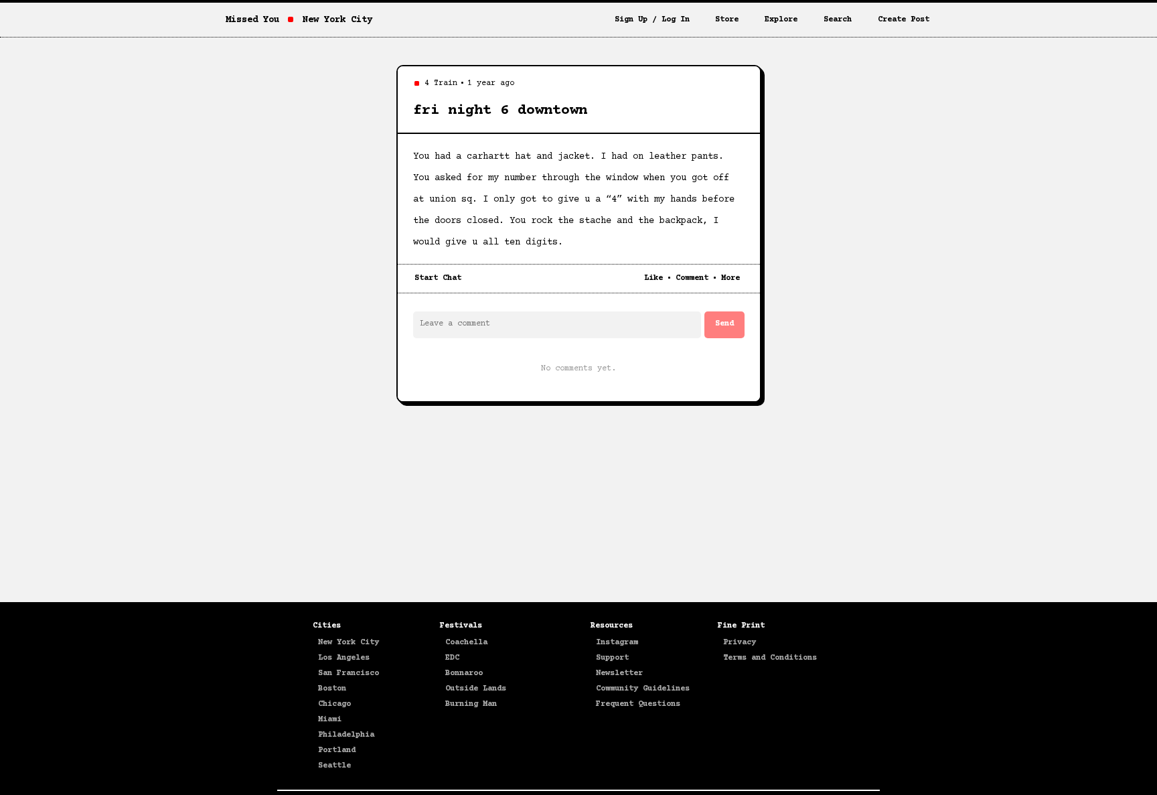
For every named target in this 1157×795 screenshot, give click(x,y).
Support (612, 658)
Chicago (334, 704)
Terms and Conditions (770, 658)
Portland (337, 750)
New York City (348, 642)
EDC (452, 658)
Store (727, 19)
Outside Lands (475, 688)
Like (653, 278)
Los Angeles (344, 658)
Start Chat (437, 278)
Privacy (739, 642)
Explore (781, 19)
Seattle (334, 766)
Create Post (903, 19)
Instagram (617, 642)
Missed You (252, 20)
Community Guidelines (643, 688)
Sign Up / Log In (652, 19)
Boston (332, 688)
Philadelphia (346, 735)
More (730, 278)
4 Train (441, 83)
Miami (329, 719)
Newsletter (619, 673)
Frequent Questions (638, 704)
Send (724, 323)
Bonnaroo (464, 673)
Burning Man (471, 704)
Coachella (466, 642)
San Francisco (348, 673)
